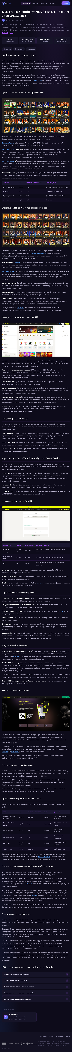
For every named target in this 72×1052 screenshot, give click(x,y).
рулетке (40, 583)
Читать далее (7, 33)
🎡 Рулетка (7, 49)
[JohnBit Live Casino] (9, 3)
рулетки (5, 752)
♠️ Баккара (31, 49)
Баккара (52, 3)
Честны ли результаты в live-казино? (36, 999)
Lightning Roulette (8, 161)
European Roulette (8, 143)
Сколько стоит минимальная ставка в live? (36, 993)
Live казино (26, 3)
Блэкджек (43, 3)
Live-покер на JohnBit (9, 424)
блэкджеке (38, 80)
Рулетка (35, 3)
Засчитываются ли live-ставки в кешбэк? (36, 987)
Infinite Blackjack (8, 271)
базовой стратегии (39, 253)
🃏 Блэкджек (19, 49)
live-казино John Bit (42, 63)
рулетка (60, 611)
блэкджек (17, 262)
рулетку (35, 895)
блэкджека (20, 308)
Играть (66, 3)
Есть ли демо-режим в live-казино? (36, 974)
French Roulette (8, 149)
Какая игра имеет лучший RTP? (36, 981)
